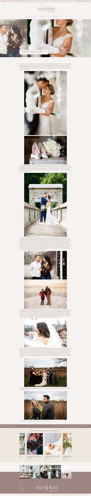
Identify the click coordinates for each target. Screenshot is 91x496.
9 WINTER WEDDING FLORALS (8, 426)
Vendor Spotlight (45, 61)
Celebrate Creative (86, 494)
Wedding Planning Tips (50, 458)
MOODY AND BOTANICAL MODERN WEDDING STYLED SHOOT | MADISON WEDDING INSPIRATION (70, 426)
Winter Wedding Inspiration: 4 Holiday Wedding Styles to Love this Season (36, 457)
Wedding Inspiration (32, 459)
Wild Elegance (60, 64)
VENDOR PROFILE (45, 421)
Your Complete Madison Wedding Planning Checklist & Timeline (55, 456)
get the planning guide (86, 1)
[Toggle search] (75, 1)
